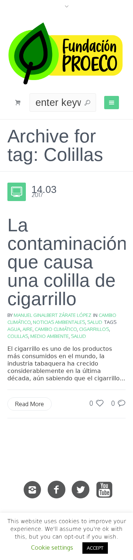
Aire (28, 329)
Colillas (17, 336)
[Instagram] (32, 490)
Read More (29, 404)
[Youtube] (104, 490)
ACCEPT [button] (95, 548)
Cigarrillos (94, 329)
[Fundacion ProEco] (66, 53)
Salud (94, 322)
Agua (13, 329)
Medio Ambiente (49, 336)
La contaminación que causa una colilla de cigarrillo (67, 262)
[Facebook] (56, 490)
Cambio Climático (56, 329)
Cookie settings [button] (52, 547)
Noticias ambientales (59, 322)
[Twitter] (80, 490)
